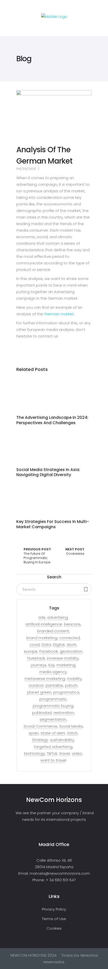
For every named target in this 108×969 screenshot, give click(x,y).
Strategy (40, 740)
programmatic (53, 699)
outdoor (36, 685)
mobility (74, 678)
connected (69, 638)
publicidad (41, 712)
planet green (39, 692)
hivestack (36, 658)
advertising (57, 617)
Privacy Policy (54, 909)
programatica (66, 692)
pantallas (54, 685)
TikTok (52, 753)
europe (30, 651)
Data (46, 644)
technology (34, 753)
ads (41, 617)
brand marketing (41, 638)
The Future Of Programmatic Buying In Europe (37, 556)
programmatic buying (53, 706)
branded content (53, 631)
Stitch (72, 733)
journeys (38, 665)
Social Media (71, 726)
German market (59, 314)
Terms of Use (54, 918)
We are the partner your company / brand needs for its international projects (54, 816)
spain (34, 733)
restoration (63, 712)
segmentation (53, 719)
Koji (51, 665)
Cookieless (74, 551)
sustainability (62, 740)
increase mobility (63, 658)
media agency (53, 672)
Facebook (48, 651)
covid (35, 644)
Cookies (54, 928)
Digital (59, 644)
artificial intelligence (43, 624)
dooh (71, 644)
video (77, 753)
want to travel (53, 760)
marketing (66, 665)
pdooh (71, 685)
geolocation (71, 651)
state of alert (53, 733)
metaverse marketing (45, 678)
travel (64, 753)
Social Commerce (40, 726)
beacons (72, 624)
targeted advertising (53, 746)
